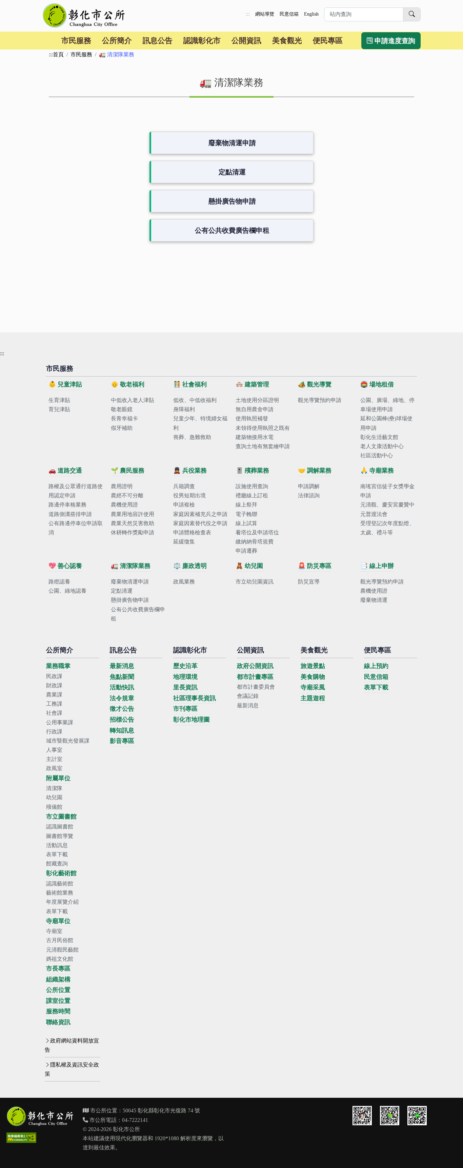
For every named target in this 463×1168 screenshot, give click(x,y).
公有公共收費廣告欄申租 (232, 230)
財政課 (54, 685)
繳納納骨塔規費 (255, 541)
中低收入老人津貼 (132, 400)
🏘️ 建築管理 (252, 384)
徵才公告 (122, 708)
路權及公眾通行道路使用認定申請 (75, 490)
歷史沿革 (185, 666)
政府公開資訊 (255, 666)
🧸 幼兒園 (249, 565)
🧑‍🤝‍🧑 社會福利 (190, 384)
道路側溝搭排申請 (70, 514)
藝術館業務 (59, 893)
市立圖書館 (61, 816)
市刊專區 (185, 708)
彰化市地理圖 (191, 719)
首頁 (58, 54)
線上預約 (376, 666)
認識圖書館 (59, 826)
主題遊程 (313, 698)
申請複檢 (184, 505)
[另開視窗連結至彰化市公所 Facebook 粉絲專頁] (389, 1115)
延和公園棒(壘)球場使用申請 (386, 423)
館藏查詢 (57, 863)
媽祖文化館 (59, 959)
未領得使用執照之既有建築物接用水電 (263, 432)
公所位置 (58, 990)
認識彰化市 (202, 40)
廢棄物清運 (373, 600)
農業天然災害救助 (132, 523)
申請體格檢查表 (192, 532)
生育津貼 (59, 400)
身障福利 (184, 409)
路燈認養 (59, 582)
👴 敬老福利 (127, 384)
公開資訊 (246, 40)
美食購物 (313, 676)
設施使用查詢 (252, 486)
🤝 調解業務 (314, 470)
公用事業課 (59, 722)
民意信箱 (289, 14)
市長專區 (58, 968)
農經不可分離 (127, 495)
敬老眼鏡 (122, 409)
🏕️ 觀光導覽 (314, 384)
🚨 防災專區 (314, 565)
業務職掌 (58, 666)
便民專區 (328, 40)
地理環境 (185, 676)
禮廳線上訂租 (252, 495)
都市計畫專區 (255, 676)
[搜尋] (412, 14)
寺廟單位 (58, 921)
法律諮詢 (309, 495)
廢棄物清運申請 (232, 143)
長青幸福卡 (124, 418)
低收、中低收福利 (195, 400)
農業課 (54, 694)
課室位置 (58, 1000)
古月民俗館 (59, 940)
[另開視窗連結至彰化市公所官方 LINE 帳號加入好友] (417, 1115)
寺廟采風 (313, 687)
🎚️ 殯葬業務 (252, 470)
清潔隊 (54, 788)
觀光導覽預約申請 (319, 400)
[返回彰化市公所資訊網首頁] (84, 15)
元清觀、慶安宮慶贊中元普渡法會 (387, 509)
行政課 (54, 731)
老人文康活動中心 (382, 446)
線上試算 (246, 523)
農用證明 (122, 486)
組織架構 (58, 979)
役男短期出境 (189, 495)
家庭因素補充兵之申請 (200, 514)
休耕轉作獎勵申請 (132, 532)
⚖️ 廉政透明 (190, 565)
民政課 (54, 676)
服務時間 (58, 1011)
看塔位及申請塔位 (257, 532)
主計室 (54, 759)
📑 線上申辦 (377, 565)
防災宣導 (309, 582)
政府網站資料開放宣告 (72, 1045)
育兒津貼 (59, 409)
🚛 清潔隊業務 (130, 565)
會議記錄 (248, 696)
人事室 (54, 750)
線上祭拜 (246, 505)
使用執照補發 (252, 418)
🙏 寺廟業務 (377, 470)
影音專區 (122, 741)
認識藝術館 (59, 883)
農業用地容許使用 (132, 514)
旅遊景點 (313, 666)
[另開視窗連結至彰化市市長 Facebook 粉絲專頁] (362, 1115)
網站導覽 (264, 14)
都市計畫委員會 (256, 687)
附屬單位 (58, 778)
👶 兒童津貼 (65, 384)
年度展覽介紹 (62, 902)
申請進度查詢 (394, 40)
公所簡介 (117, 40)
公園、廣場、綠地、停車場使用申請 (387, 404)
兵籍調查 (184, 486)
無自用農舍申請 (255, 409)
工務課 (54, 704)
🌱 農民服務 (127, 470)
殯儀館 (54, 807)
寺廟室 (54, 931)
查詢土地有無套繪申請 (263, 446)
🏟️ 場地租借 (377, 384)
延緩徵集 (184, 541)
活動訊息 (57, 845)
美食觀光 (287, 40)
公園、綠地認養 (67, 591)
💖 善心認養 (65, 565)
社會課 (54, 713)
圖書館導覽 (59, 836)
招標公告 (122, 719)
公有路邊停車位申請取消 (75, 527)
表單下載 (57, 854)
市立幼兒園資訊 (255, 582)
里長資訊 (185, 687)
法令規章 (122, 698)
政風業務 (184, 582)
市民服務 (76, 40)
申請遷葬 (246, 551)
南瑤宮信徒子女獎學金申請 (387, 490)
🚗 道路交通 (65, 470)
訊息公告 (158, 40)
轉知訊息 (122, 730)
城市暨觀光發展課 (67, 741)
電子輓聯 (246, 514)
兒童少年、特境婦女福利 (200, 423)
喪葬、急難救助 (192, 437)
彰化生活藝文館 (379, 437)
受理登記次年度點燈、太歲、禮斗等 (387, 527)
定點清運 (232, 172)
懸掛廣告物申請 (232, 201)
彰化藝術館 (61, 873)
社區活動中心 (376, 455)
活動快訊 (122, 687)
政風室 (54, 768)
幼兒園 (54, 797)
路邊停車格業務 (67, 505)
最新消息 (122, 666)
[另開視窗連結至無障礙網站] (21, 1137)
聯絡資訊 (58, 1022)
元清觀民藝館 (62, 950)
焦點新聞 (122, 676)
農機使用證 (124, 505)
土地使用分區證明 (257, 400)
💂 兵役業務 (190, 470)
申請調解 (309, 486)
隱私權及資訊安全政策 (72, 1069)
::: (248, 14)
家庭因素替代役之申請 (200, 523)
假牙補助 (122, 428)
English (311, 14)
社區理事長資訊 (194, 698)
